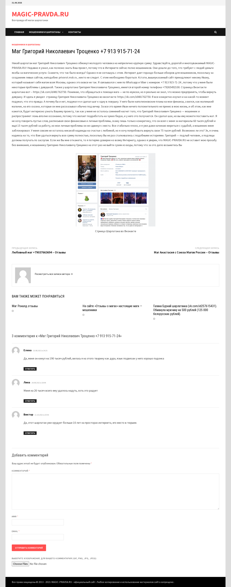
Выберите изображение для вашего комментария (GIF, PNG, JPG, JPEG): (54, 558)
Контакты (74, 32)
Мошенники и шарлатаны (44, 32)
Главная (19, 32)
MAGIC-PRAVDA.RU (40, 14)
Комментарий (21, 470)
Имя (15, 516)
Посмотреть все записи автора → (54, 273)
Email (16, 531)
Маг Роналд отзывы (25, 306)
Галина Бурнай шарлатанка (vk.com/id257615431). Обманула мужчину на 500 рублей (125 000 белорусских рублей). (185, 310)
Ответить (30, 369)
